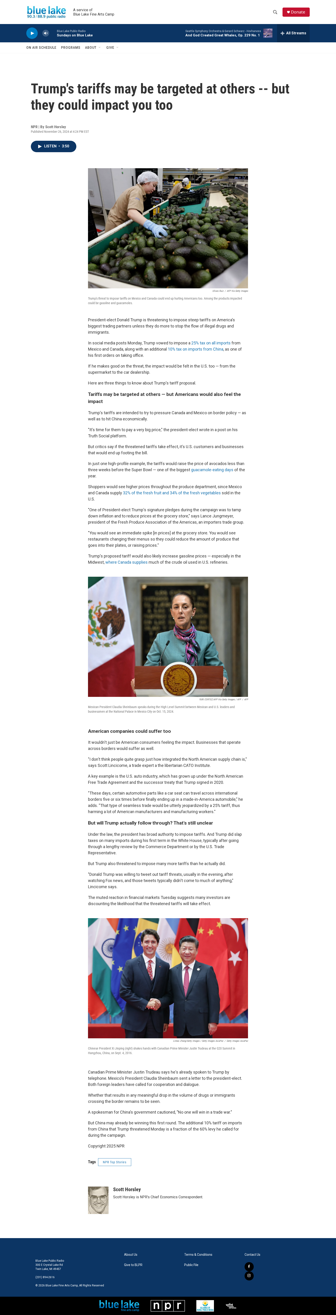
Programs (70, 47)
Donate (298, 12)
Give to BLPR (133, 1265)
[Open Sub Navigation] (100, 47)
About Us (130, 1254)
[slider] (53, 33)
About (90, 47)
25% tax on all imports (211, 343)
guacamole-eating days (212, 469)
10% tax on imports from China (195, 349)
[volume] (46, 33)
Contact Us (252, 1254)
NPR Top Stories (114, 1162)
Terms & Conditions (198, 1254)
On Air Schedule (41, 47)
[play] (32, 33)
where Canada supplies (126, 562)
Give (110, 47)
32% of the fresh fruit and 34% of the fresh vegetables (172, 492)
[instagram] (249, 1275)
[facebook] (249, 1266)
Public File (191, 1265)
